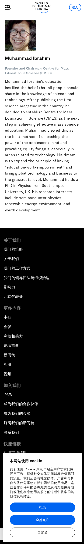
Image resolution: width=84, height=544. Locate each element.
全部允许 (42, 520)
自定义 (42, 532)
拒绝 (42, 507)
